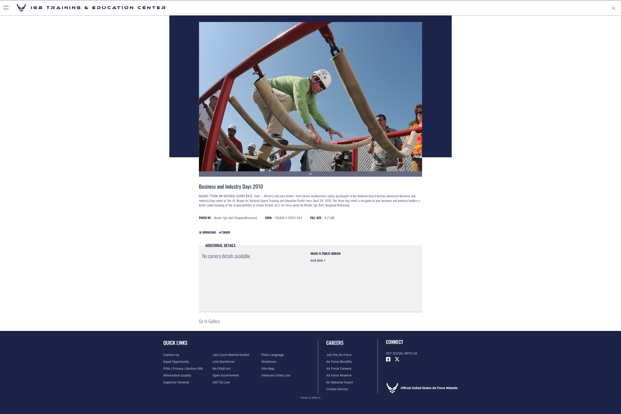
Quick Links (175, 342)
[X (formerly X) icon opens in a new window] (397, 359)
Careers (334, 342)
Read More (317, 261)
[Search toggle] (613, 7)
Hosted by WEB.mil (310, 397)
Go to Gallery (209, 320)
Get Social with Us (401, 353)
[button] (5, 7)
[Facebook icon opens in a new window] (388, 359)
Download (209, 232)
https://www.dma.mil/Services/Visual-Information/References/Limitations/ (348, 281)
